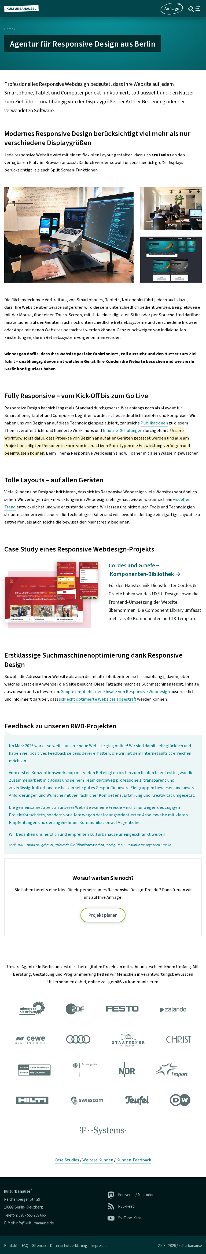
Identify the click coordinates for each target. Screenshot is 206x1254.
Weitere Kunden (97, 1160)
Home (8, 29)
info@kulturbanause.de (35, 1223)
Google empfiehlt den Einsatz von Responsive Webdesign (115, 692)
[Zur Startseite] (23, 8)
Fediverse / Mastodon (136, 1195)
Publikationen (154, 423)
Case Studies (67, 1160)
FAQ (25, 1246)
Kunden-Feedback (133, 1160)
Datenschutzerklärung (68, 1246)
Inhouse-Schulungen (122, 430)
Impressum (100, 1246)
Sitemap (39, 1246)
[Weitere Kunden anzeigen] (102, 1071)
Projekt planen (103, 915)
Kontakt (11, 1246)
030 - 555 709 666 (32, 1215)
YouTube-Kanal (130, 1218)
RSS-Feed (126, 1206)
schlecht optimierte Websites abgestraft (97, 699)
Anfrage (171, 8)
